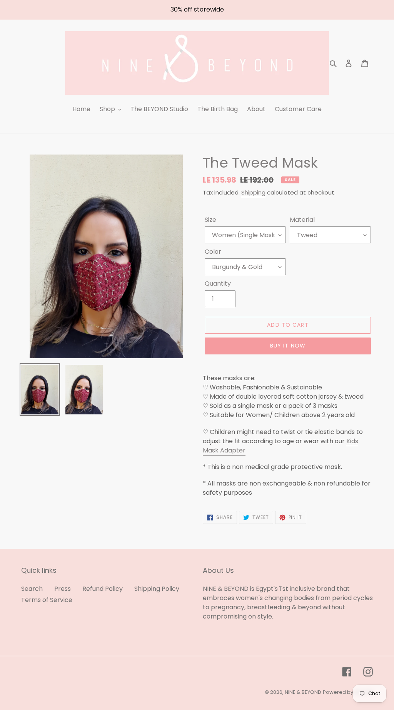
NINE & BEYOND (303, 692)
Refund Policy (102, 588)
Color (213, 251)
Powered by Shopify (348, 692)
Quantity (218, 283)
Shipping (253, 192)
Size (210, 219)
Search (32, 588)
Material (302, 219)
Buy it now (288, 345)
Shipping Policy (156, 588)
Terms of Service (46, 599)
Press (62, 588)
